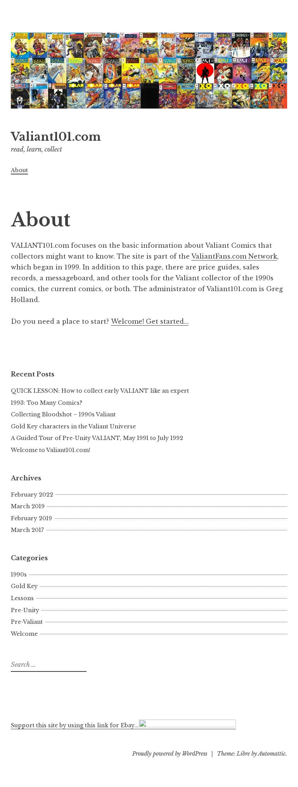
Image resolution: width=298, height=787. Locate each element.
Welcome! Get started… (150, 321)
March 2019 (28, 506)
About (19, 170)
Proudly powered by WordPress (169, 753)
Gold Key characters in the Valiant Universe (73, 426)
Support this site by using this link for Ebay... (75, 725)
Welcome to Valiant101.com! (50, 450)
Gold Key (24, 586)
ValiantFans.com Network (234, 256)
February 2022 (32, 494)
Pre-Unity (25, 610)
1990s (19, 574)
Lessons (22, 598)
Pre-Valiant (27, 621)
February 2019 (31, 518)
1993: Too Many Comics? (46, 402)
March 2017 (27, 529)
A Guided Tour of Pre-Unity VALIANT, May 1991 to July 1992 (97, 438)
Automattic (272, 753)
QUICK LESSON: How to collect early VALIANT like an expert (100, 390)
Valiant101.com (56, 137)
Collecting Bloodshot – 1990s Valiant (63, 414)
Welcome (24, 633)
